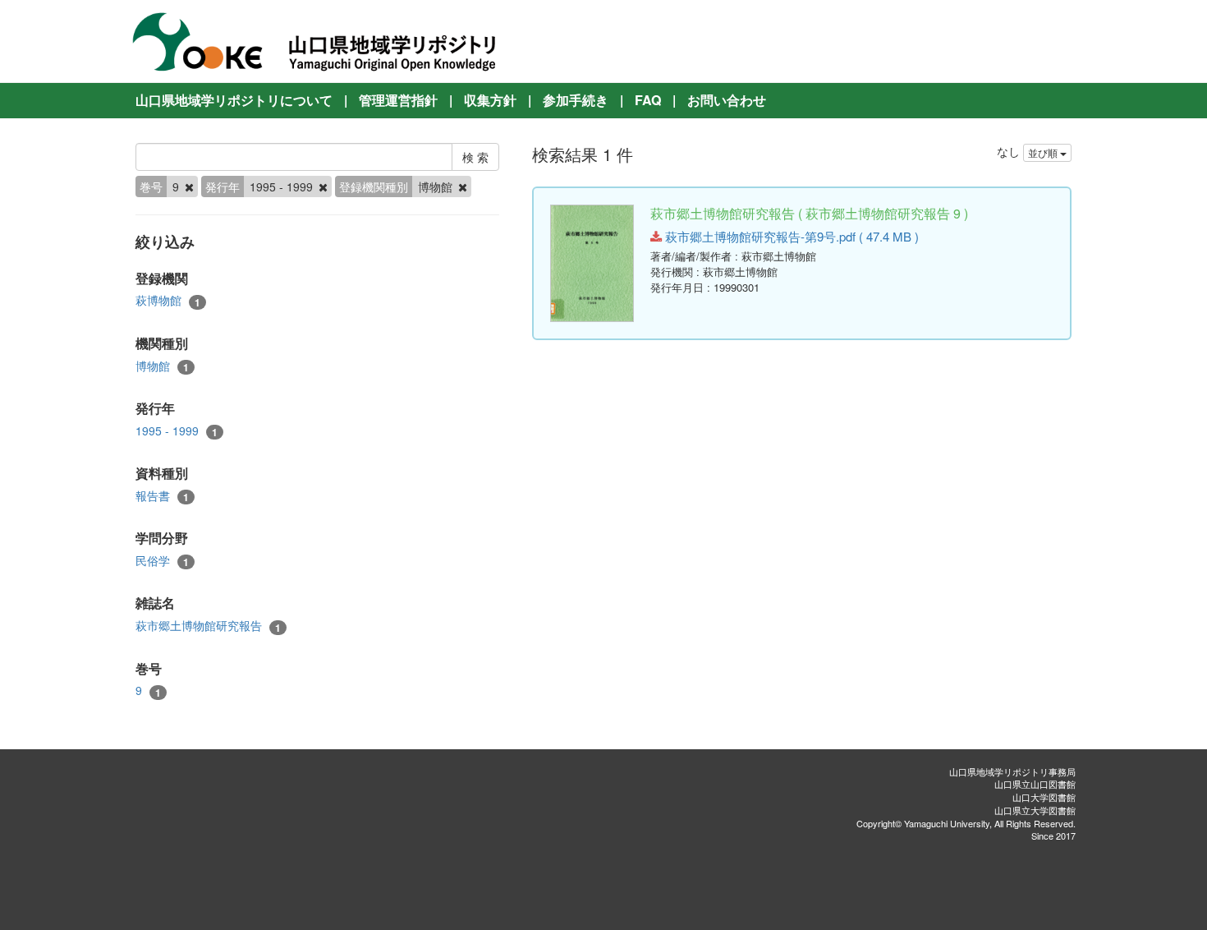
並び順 (1044, 152)
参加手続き (575, 99)
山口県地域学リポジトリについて (234, 99)
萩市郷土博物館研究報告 (208, 625)
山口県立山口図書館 (1035, 783)
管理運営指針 (398, 99)
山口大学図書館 (1044, 796)
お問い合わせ (726, 99)
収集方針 (490, 99)
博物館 (162, 366)
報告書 (162, 495)
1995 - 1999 (176, 431)
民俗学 (162, 560)
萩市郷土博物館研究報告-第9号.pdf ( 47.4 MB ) (790, 236)
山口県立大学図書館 (1035, 810)
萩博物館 (167, 300)
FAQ (648, 99)
